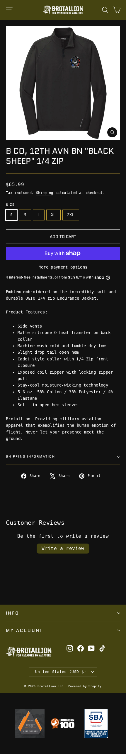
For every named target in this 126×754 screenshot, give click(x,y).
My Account (24, 630)
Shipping (44, 193)
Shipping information (30, 456)
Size (10, 205)
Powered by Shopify (85, 686)
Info (12, 613)
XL (53, 214)
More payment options (63, 267)
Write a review (63, 548)
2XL (70, 214)
